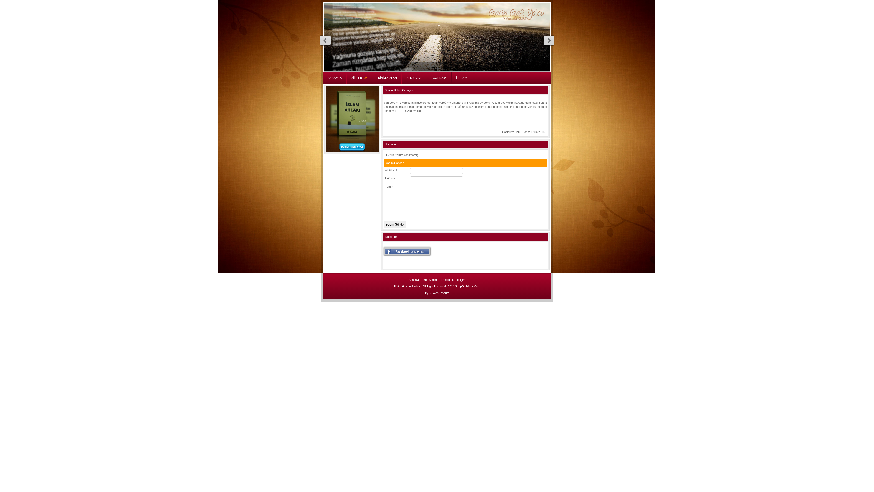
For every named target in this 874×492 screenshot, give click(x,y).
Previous (325, 40)
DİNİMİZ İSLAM (387, 77)
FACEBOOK (439, 77)
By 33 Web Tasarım (437, 293)
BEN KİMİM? (414, 77)
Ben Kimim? (430, 280)
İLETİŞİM (461, 77)
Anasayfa (414, 280)
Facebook (447, 280)
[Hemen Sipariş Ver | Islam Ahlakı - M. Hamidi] (352, 151)
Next (549, 40)
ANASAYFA (335, 77)
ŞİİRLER (359, 77)
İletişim (461, 280)
